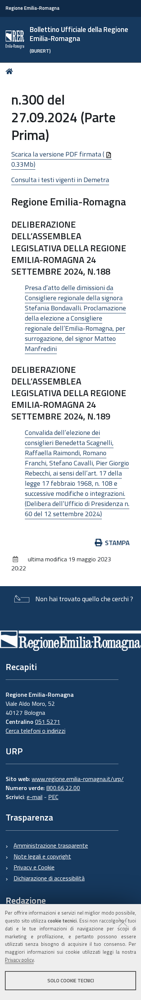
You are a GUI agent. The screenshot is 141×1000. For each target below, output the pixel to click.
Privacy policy (19, 960)
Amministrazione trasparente (51, 845)
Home (11, 71)
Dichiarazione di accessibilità (49, 878)
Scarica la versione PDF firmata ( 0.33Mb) (58, 159)
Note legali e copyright (42, 856)
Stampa (117, 543)
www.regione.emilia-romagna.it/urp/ (78, 778)
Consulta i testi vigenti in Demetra (60, 180)
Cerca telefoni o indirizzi (35, 730)
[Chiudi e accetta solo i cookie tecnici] (123, 922)
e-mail (34, 796)
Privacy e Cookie (34, 867)
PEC (53, 796)
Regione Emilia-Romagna (32, 8)
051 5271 (47, 721)
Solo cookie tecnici (70, 980)
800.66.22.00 (63, 787)
